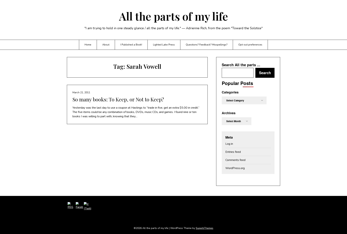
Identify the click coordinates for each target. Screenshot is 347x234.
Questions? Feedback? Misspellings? (206, 44)
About (105, 44)
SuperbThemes (204, 228)
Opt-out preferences (250, 44)
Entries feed (233, 152)
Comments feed (235, 160)
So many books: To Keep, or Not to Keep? (118, 99)
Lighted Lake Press (164, 44)
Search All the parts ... (241, 65)
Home (88, 44)
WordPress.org (235, 168)
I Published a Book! (131, 44)
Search (265, 72)
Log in (229, 144)
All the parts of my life (173, 16)
